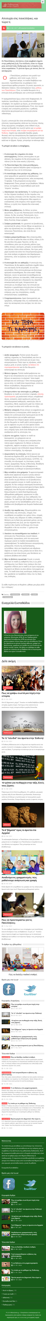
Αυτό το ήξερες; (8, 1290)
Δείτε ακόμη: (9, 661)
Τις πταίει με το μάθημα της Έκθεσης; (19, 1103)
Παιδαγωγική (8, 688)
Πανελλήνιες (15, 594)
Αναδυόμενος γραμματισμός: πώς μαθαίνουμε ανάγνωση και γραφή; (19, 879)
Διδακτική (7, 825)
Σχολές (35, 594)
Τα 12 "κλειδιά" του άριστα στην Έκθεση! (23, 738)
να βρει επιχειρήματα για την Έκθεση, (22, 131)
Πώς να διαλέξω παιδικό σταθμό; (18, 1057)
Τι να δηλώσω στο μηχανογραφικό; (19, 1088)
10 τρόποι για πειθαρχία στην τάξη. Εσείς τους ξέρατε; (23, 784)
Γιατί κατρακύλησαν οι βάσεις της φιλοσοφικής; (19, 1074)
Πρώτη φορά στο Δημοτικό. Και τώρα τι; (21, 1119)
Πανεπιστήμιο (8, 597)
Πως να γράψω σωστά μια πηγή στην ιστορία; (21, 694)
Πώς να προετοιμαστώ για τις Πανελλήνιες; (17, 921)
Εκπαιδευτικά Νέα (9, 1301)
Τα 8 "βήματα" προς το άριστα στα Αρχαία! (19, 831)
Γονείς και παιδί (8, 1294)
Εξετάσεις (25, 594)
